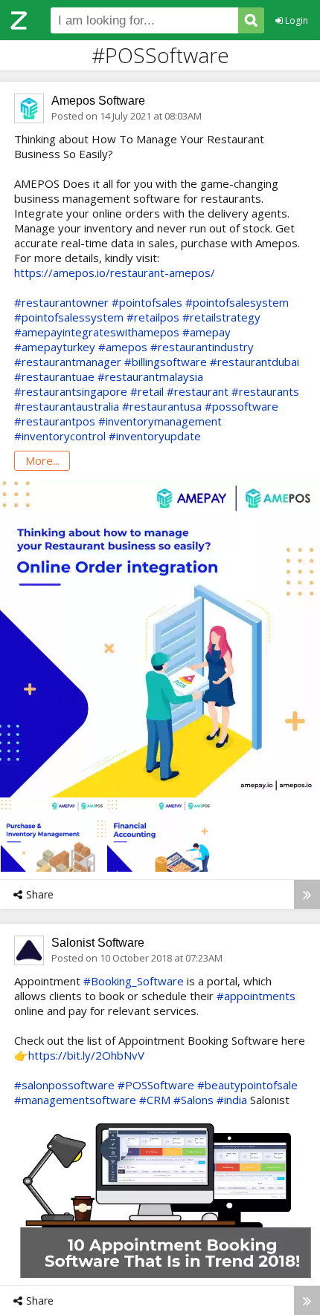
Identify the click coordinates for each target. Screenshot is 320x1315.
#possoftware (241, 406)
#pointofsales (147, 302)
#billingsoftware (165, 361)
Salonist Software (97, 942)
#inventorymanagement (160, 421)
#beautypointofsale (247, 1084)
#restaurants (265, 391)
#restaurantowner (61, 302)
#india (232, 1099)
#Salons (193, 1099)
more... (42, 460)
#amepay (206, 331)
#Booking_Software (133, 980)
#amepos (122, 346)
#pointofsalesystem (237, 302)
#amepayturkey (54, 346)
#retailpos (153, 317)
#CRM (154, 1099)
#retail (147, 391)
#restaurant (197, 391)
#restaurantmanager (67, 361)
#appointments (256, 995)
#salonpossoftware (64, 1084)
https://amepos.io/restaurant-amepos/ (114, 272)
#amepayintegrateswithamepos (96, 331)
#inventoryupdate (155, 435)
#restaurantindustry (202, 346)
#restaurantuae (54, 376)
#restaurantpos (54, 421)
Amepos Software (98, 100)
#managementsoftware (75, 1099)
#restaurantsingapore (70, 391)
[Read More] (307, 894)
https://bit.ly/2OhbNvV (86, 1055)
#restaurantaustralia (66, 406)
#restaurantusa (162, 406)
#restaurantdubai (254, 361)
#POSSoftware (156, 1084)
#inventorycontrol (60, 435)
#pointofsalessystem (69, 317)
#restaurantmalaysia (150, 376)
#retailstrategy (221, 317)
